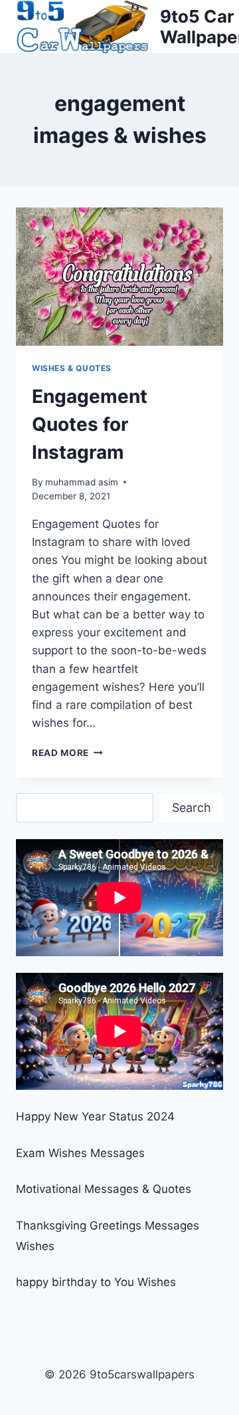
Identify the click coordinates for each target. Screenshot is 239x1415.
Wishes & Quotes (72, 368)
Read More (67, 752)
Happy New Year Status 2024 (95, 1116)
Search (191, 808)
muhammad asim (81, 482)
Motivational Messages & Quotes (103, 1189)
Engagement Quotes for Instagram (89, 424)
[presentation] (119, 276)
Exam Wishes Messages (80, 1153)
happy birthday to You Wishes (96, 1282)
